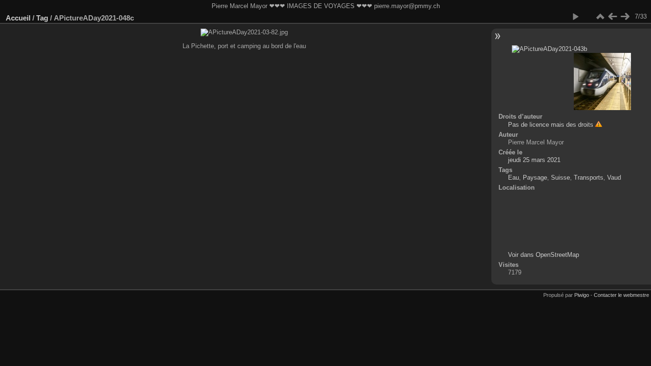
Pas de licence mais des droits (550, 124)
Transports (588, 177)
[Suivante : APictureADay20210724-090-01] (625, 16)
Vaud (614, 177)
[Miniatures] (600, 16)
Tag (42, 18)
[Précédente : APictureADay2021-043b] (612, 16)
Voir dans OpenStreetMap (543, 254)
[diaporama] (575, 16)
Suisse (560, 177)
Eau (513, 177)
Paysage (535, 177)
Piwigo (581, 295)
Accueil (18, 18)
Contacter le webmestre (621, 295)
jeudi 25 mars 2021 (534, 159)
